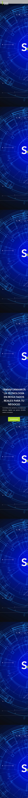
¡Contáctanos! (14, 419)
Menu (25, 3)
